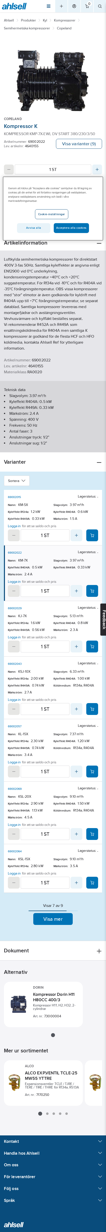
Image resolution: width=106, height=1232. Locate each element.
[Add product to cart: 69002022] (92, 591)
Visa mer (53, 919)
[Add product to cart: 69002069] (92, 834)
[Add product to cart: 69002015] (92, 535)
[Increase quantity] (97, 169)
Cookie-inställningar (51, 214)
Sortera (13, 481)
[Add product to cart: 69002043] (92, 709)
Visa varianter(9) (79, 143)
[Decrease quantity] (9, 169)
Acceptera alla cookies (71, 227)
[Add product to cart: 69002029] (92, 646)
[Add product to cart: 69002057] (92, 771)
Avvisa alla (33, 227)
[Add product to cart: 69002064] (92, 883)
